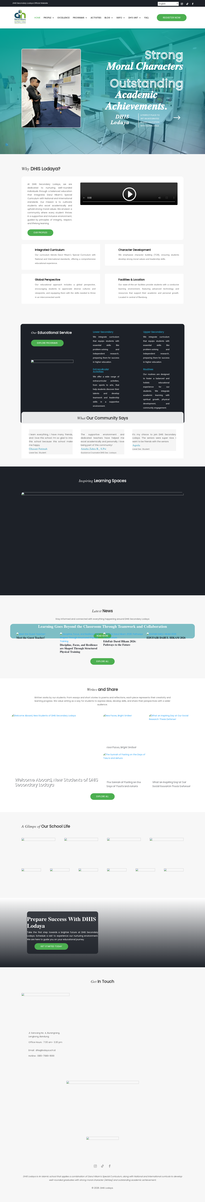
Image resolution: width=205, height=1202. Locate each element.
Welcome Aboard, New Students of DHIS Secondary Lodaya (56, 782)
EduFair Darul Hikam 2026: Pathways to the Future (119, 643)
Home (37, 17)
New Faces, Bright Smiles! (121, 747)
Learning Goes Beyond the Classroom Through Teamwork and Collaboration (102, 626)
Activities (96, 17)
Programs (78, 17)
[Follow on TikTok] (187, 4)
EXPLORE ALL (102, 661)
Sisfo (119, 17)
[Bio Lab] (102, 494)
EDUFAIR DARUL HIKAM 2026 (166, 638)
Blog (107, 17)
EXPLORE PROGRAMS (47, 342)
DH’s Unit (133, 17)
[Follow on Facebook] (193, 4)
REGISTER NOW (172, 17)
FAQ (146, 17)
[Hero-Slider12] (51, 126)
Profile (47, 17)
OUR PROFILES (40, 232)
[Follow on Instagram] (182, 4)
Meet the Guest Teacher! (30, 638)
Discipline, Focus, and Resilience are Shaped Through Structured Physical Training (79, 648)
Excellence (64, 17)
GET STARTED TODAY (51, 946)
